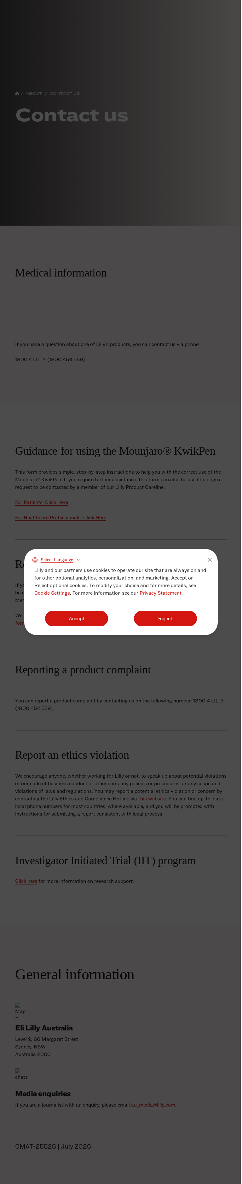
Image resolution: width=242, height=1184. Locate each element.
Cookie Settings (51, 593)
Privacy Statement (160, 593)
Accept (75, 619)
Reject (162, 619)
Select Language (56, 559)
